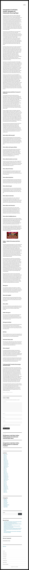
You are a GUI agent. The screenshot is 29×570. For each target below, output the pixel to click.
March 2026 (5, 459)
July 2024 (5, 481)
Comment (4, 401)
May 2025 (5, 470)
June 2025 (5, 469)
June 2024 (5, 482)
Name (4, 413)
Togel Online (5, 562)
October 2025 (6, 465)
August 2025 (5, 467)
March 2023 (5, 492)
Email (4, 417)
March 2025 (5, 472)
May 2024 (5, 483)
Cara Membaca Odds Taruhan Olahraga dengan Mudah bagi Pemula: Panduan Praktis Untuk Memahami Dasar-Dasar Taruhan (12, 529)
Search (4, 512)
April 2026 (5, 458)
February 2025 (6, 473)
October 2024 (6, 478)
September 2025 (6, 466)
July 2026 (5, 455)
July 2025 (5, 468)
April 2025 (5, 471)
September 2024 (6, 479)
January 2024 (6, 487)
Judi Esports (5, 500)
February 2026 (6, 460)
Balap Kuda (5, 499)
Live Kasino (5, 501)
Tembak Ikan (6, 505)
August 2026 (5, 454)
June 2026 (5, 456)
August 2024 (5, 480)
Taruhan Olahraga (6, 504)
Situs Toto (4, 546)
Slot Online (11, 392)
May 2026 (5, 457)
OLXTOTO (17, 566)
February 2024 (6, 486)
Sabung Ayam (6, 502)
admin (5, 392)
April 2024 (5, 484)
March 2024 (5, 485)
